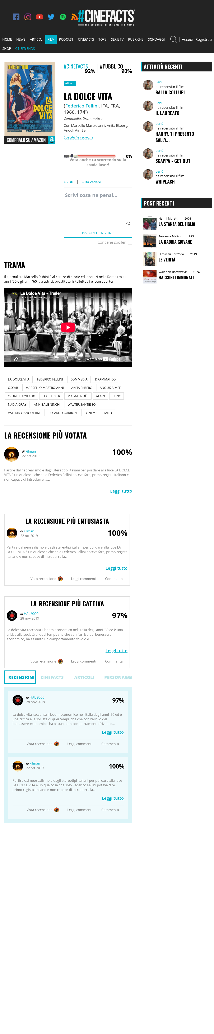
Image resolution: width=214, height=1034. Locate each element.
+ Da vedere (91, 182)
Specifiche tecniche (78, 137)
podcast (66, 39)
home (7, 39)
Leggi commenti (83, 578)
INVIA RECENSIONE (98, 233)
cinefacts (86, 39)
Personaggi (118, 677)
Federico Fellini (82, 105)
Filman (30, 451)
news (20, 39)
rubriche (135, 39)
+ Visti (68, 182)
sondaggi (156, 39)
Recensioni (21, 677)
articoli (36, 39)
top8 (102, 39)
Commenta (114, 578)
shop (6, 48)
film (51, 39)
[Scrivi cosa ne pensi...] (98, 209)
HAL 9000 (30, 613)
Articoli (84, 677)
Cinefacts (52, 677)
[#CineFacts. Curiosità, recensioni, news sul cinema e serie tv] (106, 25)
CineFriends (25, 48)
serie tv (117, 39)
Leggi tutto (121, 491)
